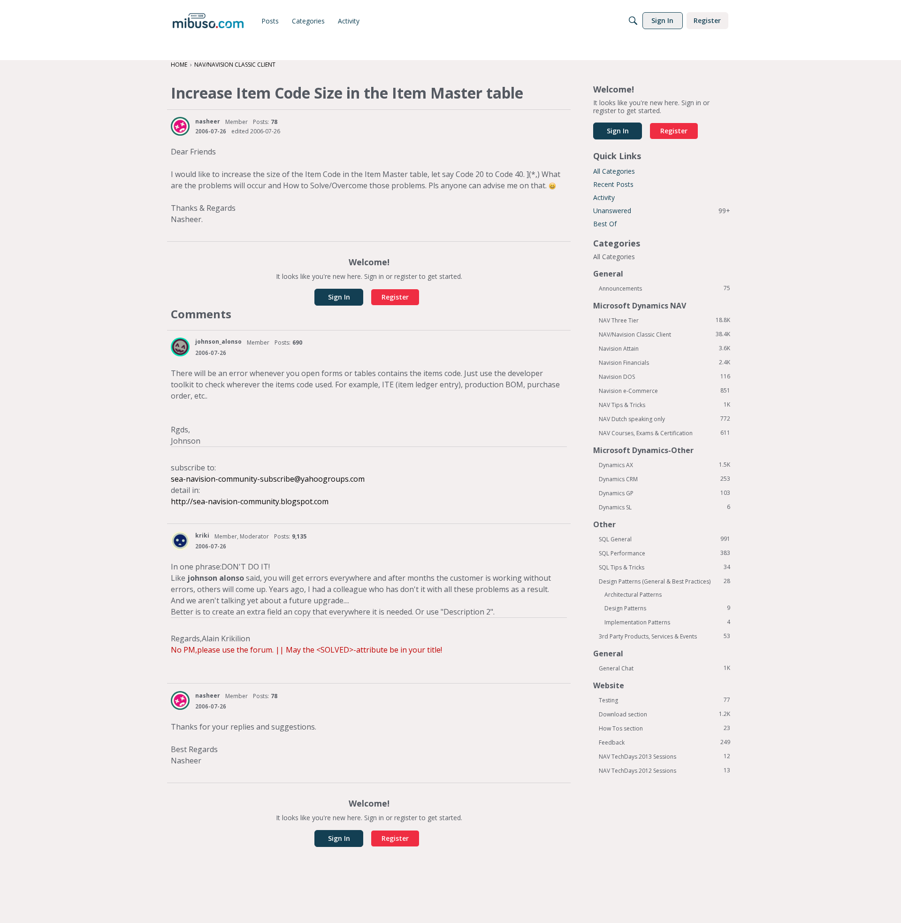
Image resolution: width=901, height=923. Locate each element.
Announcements (664, 288)
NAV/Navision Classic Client (664, 334)
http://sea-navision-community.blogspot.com (249, 501)
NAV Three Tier (664, 320)
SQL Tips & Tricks (664, 567)
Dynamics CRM (664, 479)
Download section (664, 714)
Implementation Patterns (667, 622)
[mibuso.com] (208, 20)
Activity (604, 197)
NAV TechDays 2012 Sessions (664, 770)
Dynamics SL (664, 507)
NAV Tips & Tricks (664, 404)
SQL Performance (664, 553)
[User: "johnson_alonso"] (180, 347)
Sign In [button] (339, 296)
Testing (664, 700)
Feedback (664, 742)
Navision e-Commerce (664, 390)
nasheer (207, 121)
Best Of (605, 223)
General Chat (664, 668)
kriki (202, 535)
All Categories (614, 171)
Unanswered (661, 210)
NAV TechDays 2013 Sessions (664, 756)
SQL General (664, 539)
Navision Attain (664, 348)
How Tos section (664, 728)
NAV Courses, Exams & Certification (664, 433)
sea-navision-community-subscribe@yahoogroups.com (268, 479)
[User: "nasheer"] (180, 126)
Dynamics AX (664, 465)
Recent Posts (613, 184)
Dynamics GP (664, 493)
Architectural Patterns (633, 594)
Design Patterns (667, 608)
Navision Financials (664, 362)
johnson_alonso (218, 342)
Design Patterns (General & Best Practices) (664, 581)
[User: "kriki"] (180, 540)
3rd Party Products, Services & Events (664, 636)
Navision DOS (664, 376)
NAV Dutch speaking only (664, 419)
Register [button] (395, 296)
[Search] (633, 20)
